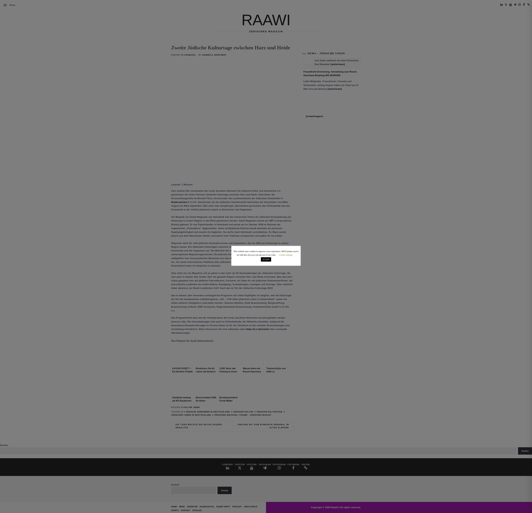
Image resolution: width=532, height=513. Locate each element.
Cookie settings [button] (285, 255)
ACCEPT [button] (266, 259)
